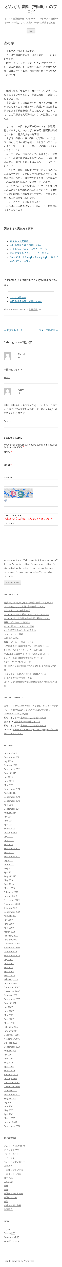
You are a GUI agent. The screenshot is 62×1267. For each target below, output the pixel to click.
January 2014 (10, 832)
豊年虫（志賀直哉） (20, 241)
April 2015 (9, 804)
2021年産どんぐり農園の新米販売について (24, 606)
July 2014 (8, 816)
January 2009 (10, 939)
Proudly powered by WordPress (19, 1261)
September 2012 (12, 848)
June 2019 (9, 781)
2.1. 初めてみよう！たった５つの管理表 (23, 650)
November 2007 (12, 991)
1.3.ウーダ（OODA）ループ (17, 662)
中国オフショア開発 (13, 1169)
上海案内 (8, 1165)
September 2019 (12, 769)
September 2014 (12, 808)
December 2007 (12, 987)
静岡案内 (8, 1209)
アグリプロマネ (11, 1149)
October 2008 (10, 951)
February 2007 (11, 1026)
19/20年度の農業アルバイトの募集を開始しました (28, 654)
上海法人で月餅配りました (33, 717)
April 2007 (9, 1018)
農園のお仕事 (10, 1197)
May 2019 (8, 784)
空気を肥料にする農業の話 (17, 610)
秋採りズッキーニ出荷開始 (17, 622)
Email (8, 464)
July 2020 (8, 761)
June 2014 (9, 820)
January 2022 (10, 753)
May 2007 (8, 1015)
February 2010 (11, 892)
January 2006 (10, 1078)
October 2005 (10, 1090)
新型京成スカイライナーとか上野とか (29, 253)
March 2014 (9, 828)
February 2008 (11, 979)
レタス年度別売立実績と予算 (18, 677)
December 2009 (12, 899)
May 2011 (8, 868)
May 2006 (8, 1062)
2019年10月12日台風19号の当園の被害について (27, 618)
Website (8, 477)
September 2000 (12, 1126)
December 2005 (12, 1082)
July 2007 (8, 1007)
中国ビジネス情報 (12, 1173)
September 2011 (12, 856)
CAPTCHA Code (12, 515)
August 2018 (10, 792)
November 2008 (12, 947)
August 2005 (10, 1098)
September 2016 (12, 796)
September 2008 (12, 955)
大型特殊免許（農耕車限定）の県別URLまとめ (26, 646)
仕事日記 (33, 309)
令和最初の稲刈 (11, 638)
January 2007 (10, 1030)
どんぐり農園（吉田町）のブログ (31, 9)
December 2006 (12, 1034)
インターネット (11, 1153)
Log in (7, 1229)
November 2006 (12, 1038)
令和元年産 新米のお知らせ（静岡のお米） (25, 673)
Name (8, 451)
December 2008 (12, 943)
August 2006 (10, 1050)
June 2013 (9, 840)
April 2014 (9, 824)
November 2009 (12, 903)
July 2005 (8, 1102)
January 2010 (10, 896)
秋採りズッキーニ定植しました (19, 642)
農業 (6, 1201)
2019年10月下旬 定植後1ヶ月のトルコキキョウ (26, 614)
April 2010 (9, 884)
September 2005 (12, 1094)
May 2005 (8, 1110)
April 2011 (9, 872)
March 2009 (9, 931)
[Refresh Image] (6, 501)
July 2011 (8, 860)
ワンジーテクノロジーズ (16, 1161)
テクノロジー (10, 1157)
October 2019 (10, 765)
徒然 (6, 1185)
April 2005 (9, 1114)
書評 (6, 1189)
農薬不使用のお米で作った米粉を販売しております (28, 602)
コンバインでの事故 (13, 634)
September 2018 (12, 788)
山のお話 (8, 1181)
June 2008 (9, 963)
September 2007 (12, 999)
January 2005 (10, 1122)
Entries (9, 1233)
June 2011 (9, 864)
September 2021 (12, 757)
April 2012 (9, 852)
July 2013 (8, 836)
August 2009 (10, 915)
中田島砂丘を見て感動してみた (26, 245)
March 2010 (9, 888)
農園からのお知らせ (13, 1193)
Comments (11, 1237)
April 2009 (9, 927)
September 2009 (12, 911)
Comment (9, 523)
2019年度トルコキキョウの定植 (19, 626)
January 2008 (10, 983)
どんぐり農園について (14, 1145)
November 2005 (12, 1086)
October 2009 (10, 907)
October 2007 (10, 995)
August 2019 (10, 773)
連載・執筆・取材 (12, 1205)
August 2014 (10, 812)
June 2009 (9, 923)
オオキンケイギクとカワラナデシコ (28, 249)
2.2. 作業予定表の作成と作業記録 (20, 630)
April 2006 (9, 1066)
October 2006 (10, 1042)
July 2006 (8, 1054)
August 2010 (10, 876)
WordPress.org (11, 1241)
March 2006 (9, 1070)
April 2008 (9, 971)
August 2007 (10, 1003)
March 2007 (9, 1022)
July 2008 (8, 959)
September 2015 (12, 800)
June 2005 (9, 1106)
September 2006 (12, 1046)
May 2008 (8, 967)
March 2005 (9, 1118)
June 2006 (9, 1058)
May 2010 (8, 880)
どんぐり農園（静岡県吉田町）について (23, 658)
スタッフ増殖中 (18, 297)
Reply (7, 377)
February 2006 (11, 1074)
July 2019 (8, 777)
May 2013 (8, 844)
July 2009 (8, 919)
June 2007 (9, 1011)
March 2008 (9, 975)
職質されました (13, 330)
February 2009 (11, 935)
